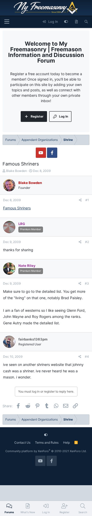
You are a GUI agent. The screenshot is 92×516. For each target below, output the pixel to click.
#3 (87, 283)
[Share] (80, 200)
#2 (87, 242)
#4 (87, 356)
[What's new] (76, 22)
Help (66, 442)
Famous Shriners (17, 208)
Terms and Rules (47, 442)
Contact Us (22, 442)
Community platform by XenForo (46, 451)
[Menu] (6, 21)
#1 (87, 200)
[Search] (86, 22)
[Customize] (66, 22)
